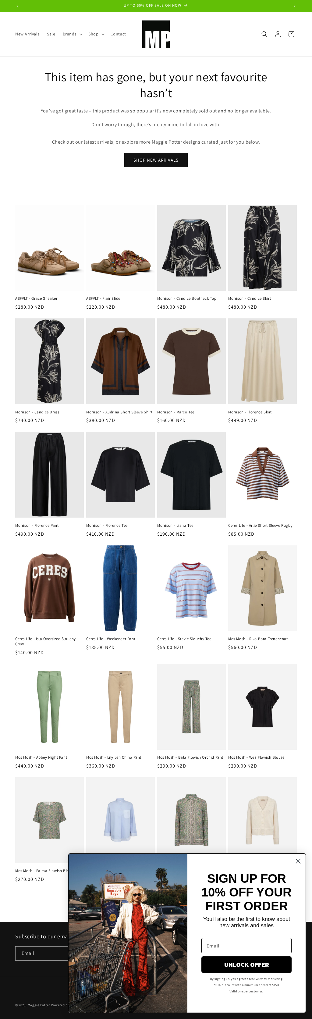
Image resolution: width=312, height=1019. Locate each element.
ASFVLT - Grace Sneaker (36, 298)
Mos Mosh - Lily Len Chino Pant (113, 757)
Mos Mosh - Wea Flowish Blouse (256, 757)
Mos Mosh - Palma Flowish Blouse (45, 870)
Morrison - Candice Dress (37, 412)
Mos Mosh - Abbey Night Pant (41, 757)
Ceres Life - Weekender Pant (110, 638)
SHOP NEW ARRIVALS (156, 160)
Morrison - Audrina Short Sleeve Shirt (119, 412)
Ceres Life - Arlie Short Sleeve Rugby (260, 525)
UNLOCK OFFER (246, 964)
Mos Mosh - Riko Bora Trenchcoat (258, 638)
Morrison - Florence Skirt (250, 412)
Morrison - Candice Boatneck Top (187, 298)
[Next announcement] (294, 6)
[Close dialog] (298, 861)
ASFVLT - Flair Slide (103, 298)
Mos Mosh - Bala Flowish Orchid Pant (190, 757)
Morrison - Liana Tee (175, 525)
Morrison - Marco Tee (175, 412)
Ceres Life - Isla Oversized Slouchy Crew (45, 641)
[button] (72, 33)
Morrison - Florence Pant (36, 525)
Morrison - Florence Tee (107, 525)
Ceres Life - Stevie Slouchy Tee (184, 638)
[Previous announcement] (17, 6)
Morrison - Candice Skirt (249, 298)
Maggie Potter (39, 1005)
